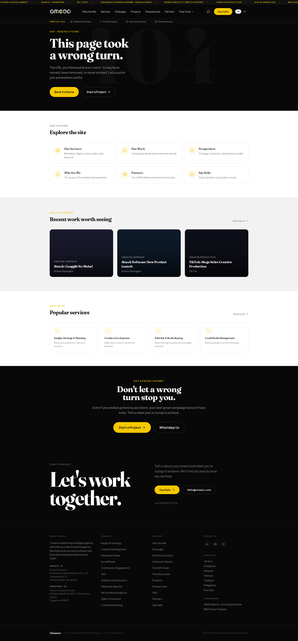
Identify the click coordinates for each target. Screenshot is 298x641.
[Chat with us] (208, 11)
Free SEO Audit (110, 21)
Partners (169, 11)
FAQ (154, 592)
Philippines (210, 585)
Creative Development (114, 549)
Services (105, 11)
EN (238, 11)
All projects (239, 220)
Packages (120, 11)
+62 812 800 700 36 (166, 503)
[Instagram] (207, 544)
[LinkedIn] (215, 544)
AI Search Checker (82, 21)
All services (239, 314)
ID (245, 11)
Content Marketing (112, 605)
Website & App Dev (111, 586)
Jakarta (208, 561)
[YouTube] (223, 544)
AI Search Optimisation (114, 580)
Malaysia (208, 570)
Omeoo (55, 633)
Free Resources (165, 21)
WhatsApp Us (169, 427)
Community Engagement (115, 567)
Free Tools (185, 11)
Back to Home (64, 92)
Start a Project (96, 92)
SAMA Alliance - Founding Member (223, 604)
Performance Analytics (114, 592)
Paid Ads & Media (110, 555)
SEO (103, 574)
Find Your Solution (137, 21)
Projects (136, 11)
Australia (209, 590)
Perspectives (152, 11)
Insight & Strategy (111, 543)
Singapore (210, 565)
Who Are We (89, 11)
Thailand (208, 580)
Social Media (108, 561)
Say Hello (223, 11)
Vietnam (208, 575)
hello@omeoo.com (199, 489)
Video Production (111, 598)
